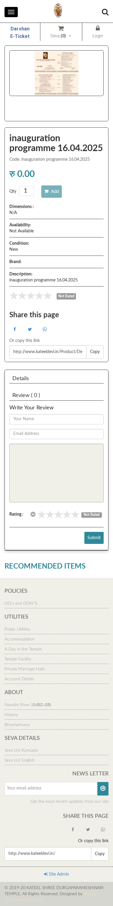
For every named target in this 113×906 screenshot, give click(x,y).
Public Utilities (17, 629)
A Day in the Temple (23, 649)
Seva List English (20, 760)
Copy (95, 352)
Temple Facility (18, 659)
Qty (12, 191)
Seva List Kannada (21, 750)
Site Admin (58, 874)
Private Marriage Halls (25, 669)
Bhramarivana (17, 725)
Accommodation (20, 639)
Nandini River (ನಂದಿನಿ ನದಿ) (28, 705)
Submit (94, 538)
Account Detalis (19, 679)
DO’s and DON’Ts (21, 603)
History (11, 715)
